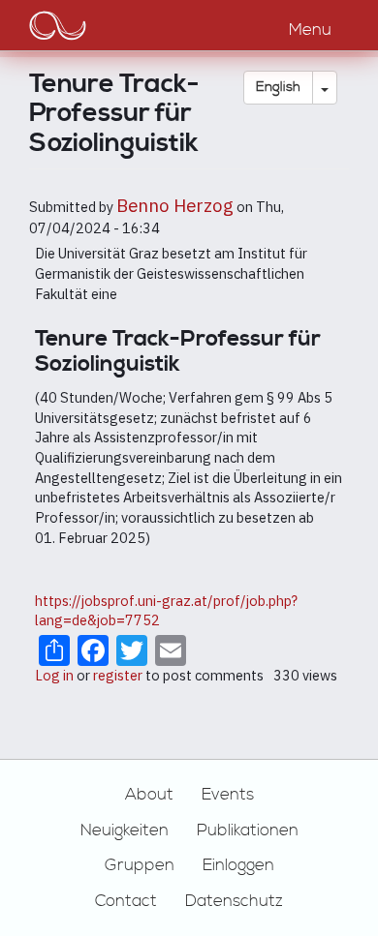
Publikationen (248, 830)
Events (228, 794)
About (149, 794)
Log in (54, 675)
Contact (126, 901)
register (117, 675)
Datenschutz (234, 901)
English (278, 87)
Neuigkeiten (124, 830)
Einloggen (238, 865)
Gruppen (139, 865)
